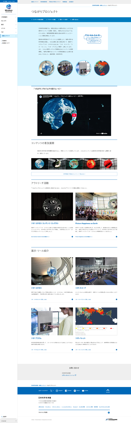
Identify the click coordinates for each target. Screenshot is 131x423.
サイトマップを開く (43, 412)
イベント (3, 28)
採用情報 (96, 406)
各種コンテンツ (6, 36)
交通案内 (4, 40)
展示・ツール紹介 (64, 19)
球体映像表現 (43, 1)
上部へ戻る (108, 392)
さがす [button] (4, 416)
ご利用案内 (4, 17)
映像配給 (65, 1)
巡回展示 (71, 1)
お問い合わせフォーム (68, 375)
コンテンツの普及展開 (38, 19)
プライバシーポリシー (56, 406)
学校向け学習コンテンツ (54, 1)
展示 (2, 24)
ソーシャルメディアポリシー (67, 406)
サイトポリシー (48, 406)
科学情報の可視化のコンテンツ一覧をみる (73, 174)
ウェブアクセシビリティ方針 (104, 406)
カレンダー (4, 21)
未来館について (5, 43)
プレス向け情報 (82, 406)
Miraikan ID (75, 406)
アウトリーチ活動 (51, 19)
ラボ (2, 32)
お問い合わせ (75, 19)
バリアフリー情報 (89, 406)
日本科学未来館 (95, 5)
